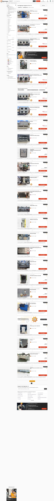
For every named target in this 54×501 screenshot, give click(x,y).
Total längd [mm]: (9, 46)
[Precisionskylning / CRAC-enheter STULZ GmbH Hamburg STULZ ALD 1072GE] (23, 194)
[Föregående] (45, 88)
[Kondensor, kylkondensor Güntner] (23, 124)
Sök (34, 1)
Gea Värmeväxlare (42, 89)
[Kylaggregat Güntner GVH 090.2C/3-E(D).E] (23, 138)
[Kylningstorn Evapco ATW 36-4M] (23, 265)
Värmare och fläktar (21, 89)
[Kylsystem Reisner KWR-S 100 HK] (23, 14)
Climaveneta (10, 25)
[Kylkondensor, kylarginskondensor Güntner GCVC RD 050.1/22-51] (23, 110)
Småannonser (10, 72)
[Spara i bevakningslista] (46, 11)
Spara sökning (32, 381)
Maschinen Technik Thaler (11, 30)
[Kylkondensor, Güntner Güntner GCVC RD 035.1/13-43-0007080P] (23, 42)
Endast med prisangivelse (11, 39)
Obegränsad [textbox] (9, 58)
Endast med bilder (10, 76)
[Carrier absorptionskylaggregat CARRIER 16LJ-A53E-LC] (23, 180)
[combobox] (11, 58)
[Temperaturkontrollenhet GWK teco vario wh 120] (23, 223)
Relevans (43, 5)
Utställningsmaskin (10, 68)
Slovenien (10, 63)
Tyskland (10, 59)
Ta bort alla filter (31, 7)
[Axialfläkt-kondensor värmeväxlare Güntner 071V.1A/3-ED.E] (23, 357)
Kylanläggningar (11, 7)
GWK (9, 27)
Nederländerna (11, 61)
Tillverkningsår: (9, 40)
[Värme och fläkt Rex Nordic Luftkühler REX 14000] (23, 279)
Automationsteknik (11, 12)
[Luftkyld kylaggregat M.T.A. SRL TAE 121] (23, 307)
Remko (9, 31)
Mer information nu (43, 319)
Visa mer (32, 400)
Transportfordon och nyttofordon (12, 10)
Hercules (9, 29)
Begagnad (9, 69)
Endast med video (10, 77)
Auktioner (9, 73)
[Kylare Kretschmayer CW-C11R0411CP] (23, 329)
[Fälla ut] (32, 22)
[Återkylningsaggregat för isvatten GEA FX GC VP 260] (23, 237)
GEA (8, 26)
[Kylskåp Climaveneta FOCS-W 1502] (23, 166)
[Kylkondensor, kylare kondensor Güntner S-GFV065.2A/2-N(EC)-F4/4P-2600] (23, 78)
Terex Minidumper (40, 394)
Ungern (10, 60)
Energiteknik (10, 6)
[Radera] (21, 7)
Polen (10, 62)
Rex (8, 32)
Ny (8, 67)
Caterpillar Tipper (20, 394)
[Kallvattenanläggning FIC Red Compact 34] (23, 64)
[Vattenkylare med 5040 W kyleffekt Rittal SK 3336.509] (23, 293)
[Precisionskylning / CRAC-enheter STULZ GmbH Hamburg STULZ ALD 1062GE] (23, 251)
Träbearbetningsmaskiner (12, 11)
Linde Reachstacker (30, 397)
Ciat (8, 24)
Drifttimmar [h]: (9, 43)
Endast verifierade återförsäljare (12, 79)
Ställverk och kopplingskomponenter (33, 89)
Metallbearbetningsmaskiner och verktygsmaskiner (12, 8)
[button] (53, 1)
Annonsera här (12, 487)
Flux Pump (19, 397)
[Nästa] (46, 88)
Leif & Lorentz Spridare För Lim (32, 394)
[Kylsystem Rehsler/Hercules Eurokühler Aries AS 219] (23, 371)
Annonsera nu (44, 57)
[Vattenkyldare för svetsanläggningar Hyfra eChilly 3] (23, 28)
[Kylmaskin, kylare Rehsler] (23, 343)
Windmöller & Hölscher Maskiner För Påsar (44, 397)
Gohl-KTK (9, 28)
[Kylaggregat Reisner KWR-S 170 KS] (23, 208)
